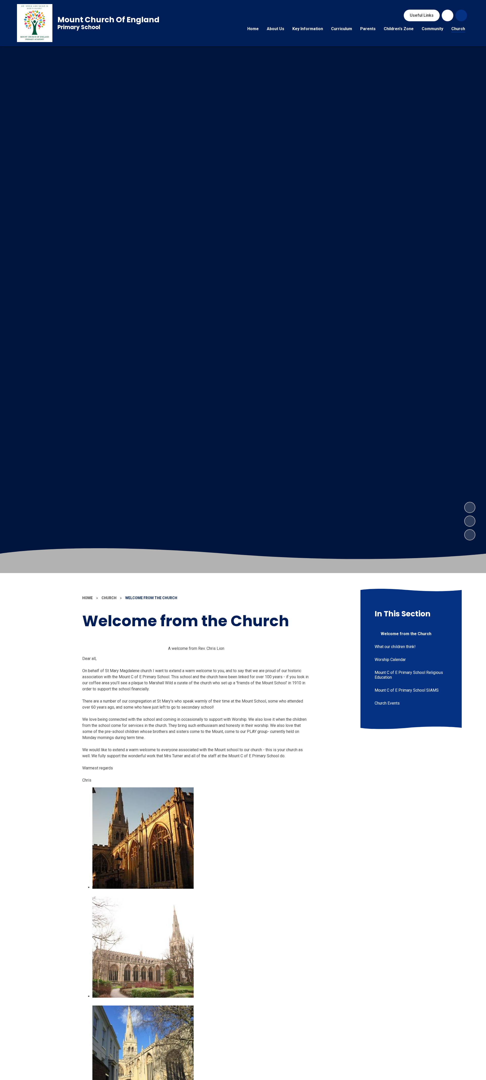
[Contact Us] (447, 15)
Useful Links (422, 15)
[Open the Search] (461, 15)
